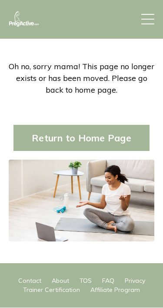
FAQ (108, 281)
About (60, 281)
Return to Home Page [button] (81, 138)
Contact (29, 281)
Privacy (135, 281)
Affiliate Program (115, 290)
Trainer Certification (51, 290)
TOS (86, 281)
